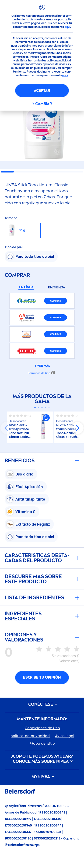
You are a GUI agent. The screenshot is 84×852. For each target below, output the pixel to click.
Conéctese (41, 704)
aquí (67, 27)
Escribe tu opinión (42, 677)
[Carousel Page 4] (45, 407)
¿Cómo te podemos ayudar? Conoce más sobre (42, 759)
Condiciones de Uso (42, 728)
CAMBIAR (43, 104)
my (41, 776)
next (77, 428)
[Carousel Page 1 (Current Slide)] (35, 407)
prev (6, 428)
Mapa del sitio (42, 743)
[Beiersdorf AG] (20, 792)
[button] (46, 417)
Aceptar (42, 90)
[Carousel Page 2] (38, 407)
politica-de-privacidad (30, 736)
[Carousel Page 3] (42, 407)
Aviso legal (64, 736)
